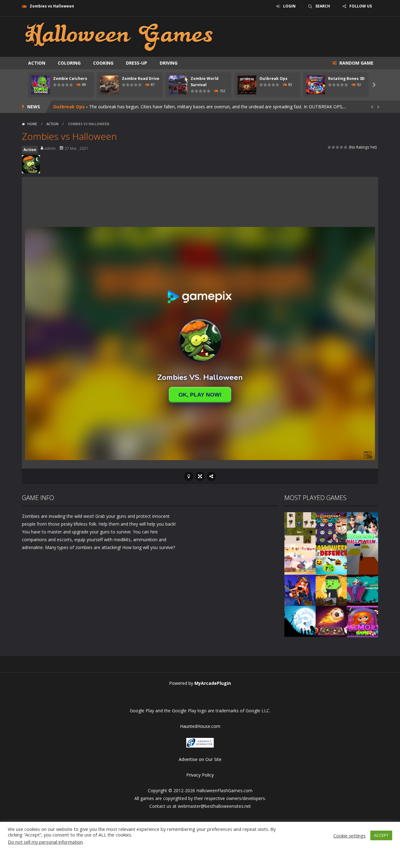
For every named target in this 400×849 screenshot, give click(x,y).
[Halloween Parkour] (362, 558)
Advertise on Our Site (200, 759)
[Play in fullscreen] (200, 476)
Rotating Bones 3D (346, 78)
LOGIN (289, 6)
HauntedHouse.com (200, 726)
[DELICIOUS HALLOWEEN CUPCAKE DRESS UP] (362, 527)
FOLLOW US (360, 6)
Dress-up (136, 63)
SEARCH (322, 6)
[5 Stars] (346, 147)
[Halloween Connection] (331, 527)
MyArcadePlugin (212, 683)
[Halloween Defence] (331, 558)
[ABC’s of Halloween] (300, 558)
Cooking (103, 63)
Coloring (69, 63)
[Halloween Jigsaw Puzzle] (362, 589)
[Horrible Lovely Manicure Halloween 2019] (300, 589)
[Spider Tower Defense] (300, 527)
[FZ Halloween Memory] (362, 621)
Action (36, 63)
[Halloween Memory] (331, 589)
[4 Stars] (342, 147)
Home (32, 124)
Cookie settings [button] (349, 835)
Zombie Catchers (70, 78)
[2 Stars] (334, 147)
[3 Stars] (338, 147)
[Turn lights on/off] (188, 476)
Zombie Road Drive (140, 78)
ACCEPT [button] (381, 835)
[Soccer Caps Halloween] (331, 621)
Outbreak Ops (273, 78)
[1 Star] (330, 147)
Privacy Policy (200, 775)
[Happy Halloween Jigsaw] (300, 621)
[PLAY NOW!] (40, 84)
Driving (169, 63)
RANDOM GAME (355, 63)
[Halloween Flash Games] (119, 36)
